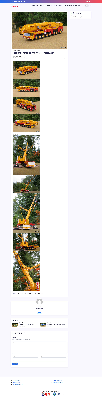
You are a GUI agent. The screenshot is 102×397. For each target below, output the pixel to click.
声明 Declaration (16, 382)
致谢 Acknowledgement (18, 384)
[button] (87, 5)
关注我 (39, 313)
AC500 (19, 293)
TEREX (34, 293)
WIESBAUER (40, 293)
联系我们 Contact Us (57, 380)
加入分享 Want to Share (58, 382)
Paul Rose (20, 56)
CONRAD (24, 293)
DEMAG (29, 293)
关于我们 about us (16, 380)
